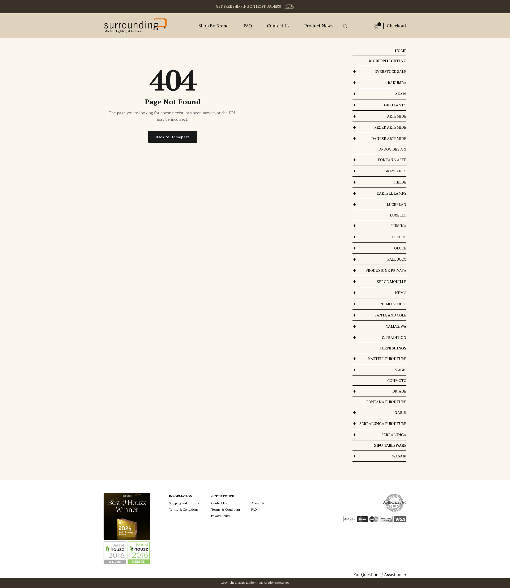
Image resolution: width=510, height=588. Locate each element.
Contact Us (278, 26)
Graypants (395, 170)
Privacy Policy (220, 516)
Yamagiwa (396, 326)
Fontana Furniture (386, 401)
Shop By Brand (213, 26)
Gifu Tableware (389, 445)
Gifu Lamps (395, 104)
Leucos (399, 236)
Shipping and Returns (184, 503)
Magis (400, 369)
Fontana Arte (392, 159)
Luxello (398, 215)
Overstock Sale (390, 71)
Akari (400, 93)
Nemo (400, 292)
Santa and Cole (390, 315)
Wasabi (399, 455)
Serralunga (393, 434)
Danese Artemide (388, 138)
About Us (257, 503)
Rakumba (397, 82)
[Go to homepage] (135, 25)
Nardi (400, 412)
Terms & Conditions (183, 509)
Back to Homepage (173, 136)
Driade (399, 391)
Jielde (400, 182)
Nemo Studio (393, 303)
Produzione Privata (386, 270)
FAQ (248, 26)
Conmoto (396, 380)
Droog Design (392, 149)
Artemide (396, 116)
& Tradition (394, 337)
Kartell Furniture (387, 358)
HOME (400, 50)
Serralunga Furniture (382, 423)
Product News (318, 26)
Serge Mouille (391, 281)
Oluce (400, 248)
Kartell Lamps (391, 193)
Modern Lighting (387, 60)
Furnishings (393, 348)
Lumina (398, 225)
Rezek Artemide (390, 127)
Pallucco (396, 259)
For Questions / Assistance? (379, 574)
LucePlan (396, 204)
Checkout (396, 26)
